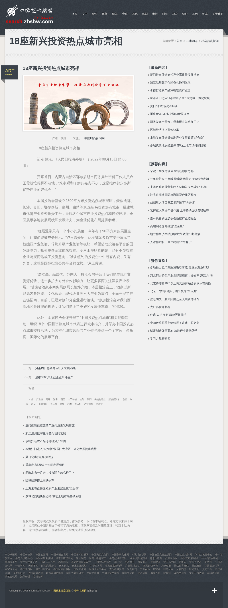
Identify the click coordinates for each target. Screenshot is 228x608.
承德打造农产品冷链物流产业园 (45, 441)
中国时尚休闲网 (94, 138)
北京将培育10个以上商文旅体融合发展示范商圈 (180, 283)
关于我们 (217, 13)
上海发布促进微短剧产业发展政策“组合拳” (52, 488)
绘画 (95, 13)
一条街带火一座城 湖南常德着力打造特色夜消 (179, 179)
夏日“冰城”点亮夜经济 (39, 457)
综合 (185, 13)
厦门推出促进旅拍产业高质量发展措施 (50, 425)
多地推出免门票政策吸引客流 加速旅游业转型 (179, 267)
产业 (31, 399)
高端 (48, 399)
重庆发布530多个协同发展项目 (45, 464)
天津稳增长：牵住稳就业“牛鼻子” (171, 242)
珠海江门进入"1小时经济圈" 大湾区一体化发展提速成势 (61, 449)
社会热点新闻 (210, 41)
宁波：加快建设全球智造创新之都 (171, 171)
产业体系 (88, 404)
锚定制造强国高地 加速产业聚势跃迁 (173, 330)
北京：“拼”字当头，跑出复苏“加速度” (173, 291)
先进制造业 (100, 399)
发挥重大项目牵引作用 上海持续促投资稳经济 (179, 210)
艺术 (69, 404)
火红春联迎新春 (160, 307)
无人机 (78, 404)
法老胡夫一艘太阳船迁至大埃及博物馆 (174, 299)
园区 (63, 399)
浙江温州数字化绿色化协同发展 (45, 433)
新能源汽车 (114, 399)
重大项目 (43, 404)
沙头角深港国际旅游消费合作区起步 (173, 194)
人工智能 (72, 399)
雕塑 (105, 13)
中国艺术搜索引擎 (61, 590)
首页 (74, 13)
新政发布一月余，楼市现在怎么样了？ (50, 472)
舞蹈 (135, 13)
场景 (124, 399)
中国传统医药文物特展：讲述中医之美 (174, 323)
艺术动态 (192, 41)
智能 (82, 399)
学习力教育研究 (160, 338)
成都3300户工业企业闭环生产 (54, 377)
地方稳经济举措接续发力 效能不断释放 (175, 234)
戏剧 (145, 13)
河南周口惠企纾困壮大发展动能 (55, 368)
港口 (33, 404)
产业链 (39, 399)
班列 (89, 399)
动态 (205, 13)
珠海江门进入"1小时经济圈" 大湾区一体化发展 (180, 98)
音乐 (125, 13)
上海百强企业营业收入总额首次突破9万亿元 (178, 187)
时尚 (165, 13)
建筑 (115, 13)
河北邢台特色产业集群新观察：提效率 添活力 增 (181, 275)
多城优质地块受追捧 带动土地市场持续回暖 (53, 496)
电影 (155, 13)
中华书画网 (80, 590)
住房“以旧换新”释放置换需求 (168, 314)
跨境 (62, 404)
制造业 (99, 404)
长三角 (53, 404)
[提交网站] (215, 591)
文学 (85, 13)
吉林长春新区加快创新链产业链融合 (173, 218)
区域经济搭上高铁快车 (39, 480)
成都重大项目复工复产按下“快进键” (172, 202)
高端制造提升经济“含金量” (167, 226)
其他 (195, 13)
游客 (55, 399)
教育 (175, 13)
